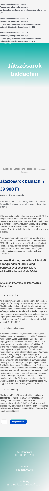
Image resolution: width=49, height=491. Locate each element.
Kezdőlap (8, 169)
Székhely (24, 481)
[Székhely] (24, 474)
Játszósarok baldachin (25, 169)
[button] (41, 43)
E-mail (24, 467)
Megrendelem (18, 422)
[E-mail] (24, 460)
